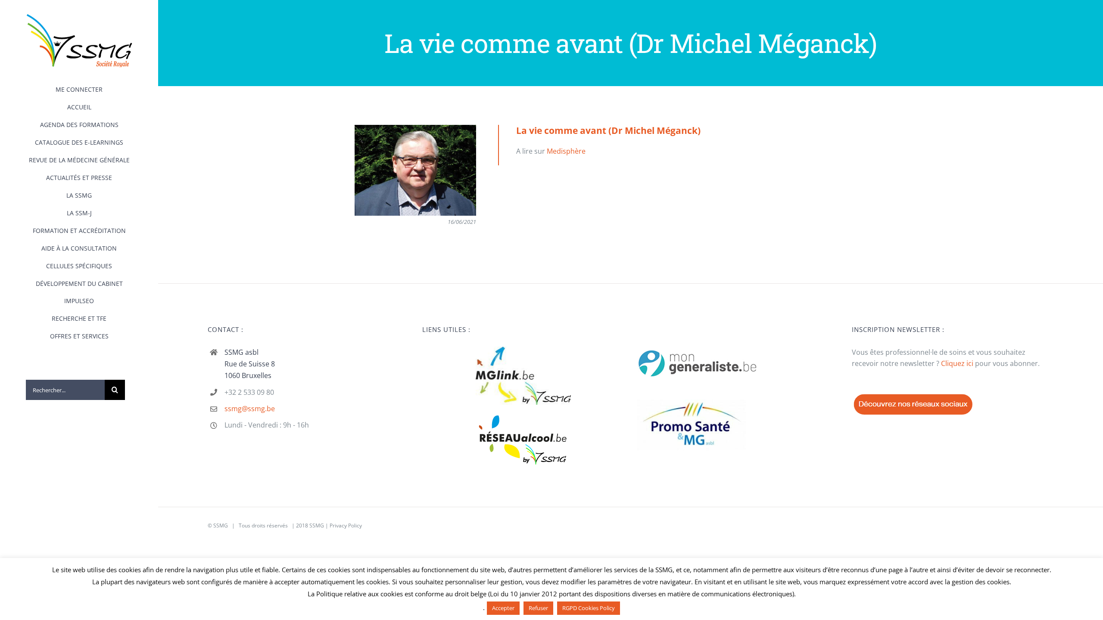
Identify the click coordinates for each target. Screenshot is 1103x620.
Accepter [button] (503, 608)
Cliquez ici (957, 363)
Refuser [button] (538, 608)
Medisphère (566, 151)
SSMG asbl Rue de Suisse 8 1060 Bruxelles (249, 363)
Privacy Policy (346, 525)
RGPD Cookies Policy (588, 608)
